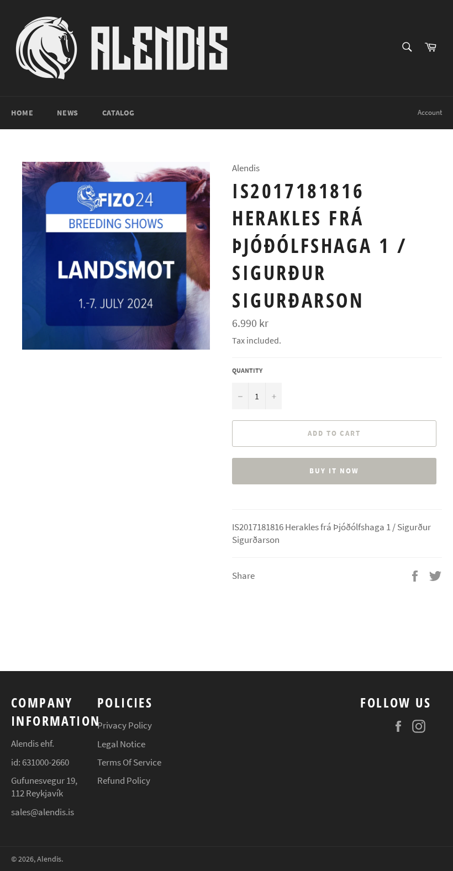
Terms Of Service (129, 762)
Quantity (247, 370)
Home (22, 113)
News (67, 113)
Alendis (49, 859)
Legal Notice (121, 744)
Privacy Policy (124, 725)
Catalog (118, 113)
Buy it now (334, 471)
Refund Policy (123, 780)
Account (430, 112)
